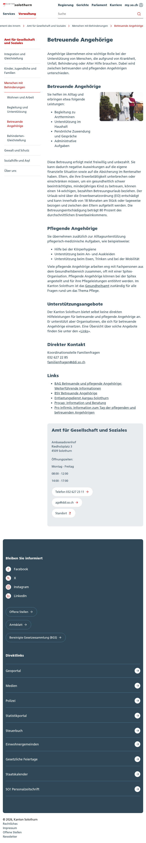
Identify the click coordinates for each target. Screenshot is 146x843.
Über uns (10, 170)
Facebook (21, 569)
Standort (61, 513)
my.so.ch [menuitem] (132, 5)
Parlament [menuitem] (99, 5)
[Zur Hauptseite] (17, 4)
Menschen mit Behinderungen (90, 25)
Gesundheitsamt (97, 286)
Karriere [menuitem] (116, 5)
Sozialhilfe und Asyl (17, 160)
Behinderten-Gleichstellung (16, 138)
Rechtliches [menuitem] (10, 824)
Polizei (10, 701)
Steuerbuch (14, 731)
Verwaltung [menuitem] (27, 14)
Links (84, 331)
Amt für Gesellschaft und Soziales (46, 25)
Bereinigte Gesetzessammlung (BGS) (33, 637)
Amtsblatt (15, 624)
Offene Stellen (18, 612)
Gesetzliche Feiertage (22, 759)
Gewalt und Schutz (16, 150)
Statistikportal (16, 716)
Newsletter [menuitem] (10, 836)
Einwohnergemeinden (22, 744)
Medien (11, 686)
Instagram (21, 587)
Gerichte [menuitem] (82, 5)
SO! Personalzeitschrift (22, 789)
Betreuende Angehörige (128, 25)
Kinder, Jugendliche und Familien (20, 71)
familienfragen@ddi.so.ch (66, 362)
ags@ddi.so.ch (64, 502)
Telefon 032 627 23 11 (69, 492)
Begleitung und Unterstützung (17, 109)
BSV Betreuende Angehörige (75, 393)
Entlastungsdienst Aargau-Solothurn (81, 398)
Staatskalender (17, 774)
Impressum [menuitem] (10, 828)
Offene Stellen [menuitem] (12, 832)
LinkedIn (20, 596)
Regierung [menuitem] (66, 5)
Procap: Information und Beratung (80, 403)
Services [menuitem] (9, 14)
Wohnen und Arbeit (20, 97)
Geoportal (13, 671)
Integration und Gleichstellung (14, 56)
